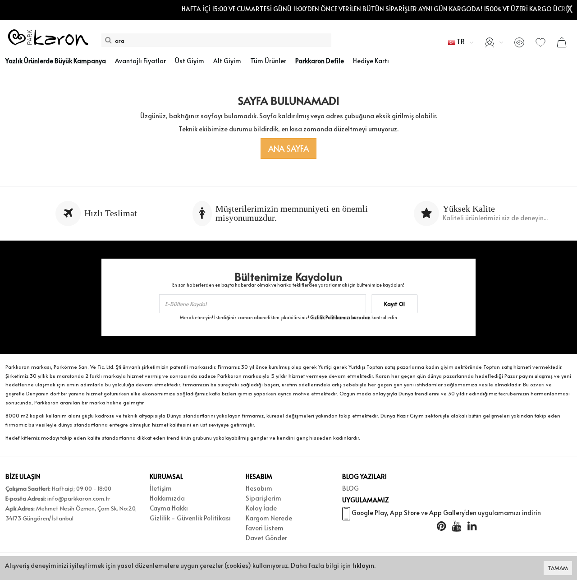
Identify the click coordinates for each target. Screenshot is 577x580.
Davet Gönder (266, 538)
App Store (405, 512)
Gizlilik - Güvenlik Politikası (190, 518)
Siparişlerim (263, 498)
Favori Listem (265, 528)
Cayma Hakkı (169, 508)
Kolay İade (261, 508)
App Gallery (446, 512)
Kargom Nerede (269, 518)
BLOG (350, 488)
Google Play (369, 512)
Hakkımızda (167, 498)
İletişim (161, 488)
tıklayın (363, 565)
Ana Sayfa (288, 148)
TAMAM (558, 567)
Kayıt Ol (394, 303)
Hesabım (259, 488)
